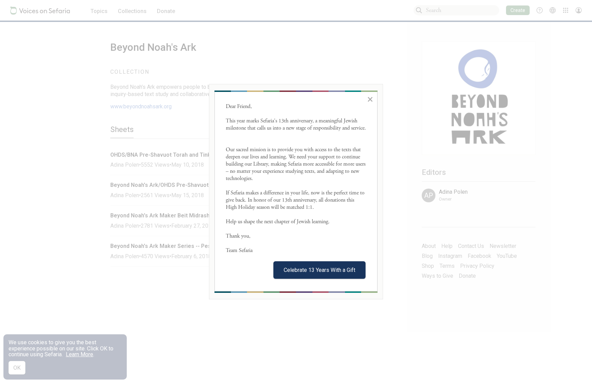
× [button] (370, 99)
